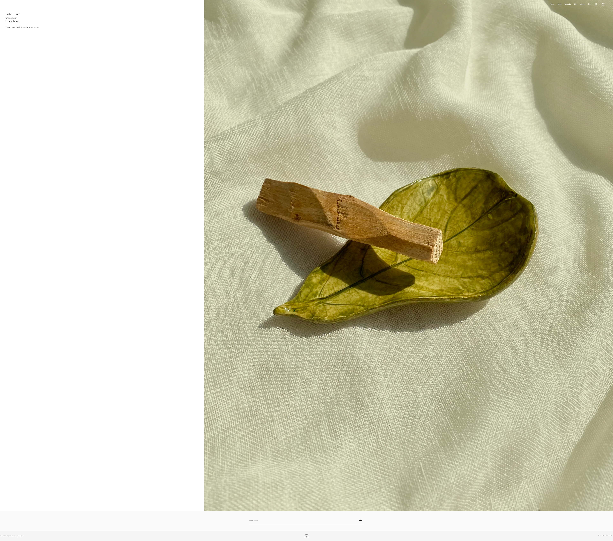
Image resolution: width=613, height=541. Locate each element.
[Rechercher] (589, 4)
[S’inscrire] (360, 520)
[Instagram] (306, 536)
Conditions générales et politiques (11, 536)
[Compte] (596, 4)
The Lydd (609, 535)
